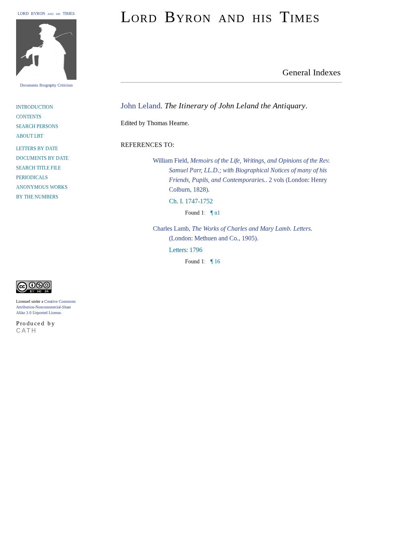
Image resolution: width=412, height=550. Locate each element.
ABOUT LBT (29, 136)
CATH (26, 330)
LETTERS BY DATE (37, 148)
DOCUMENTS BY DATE (42, 158)
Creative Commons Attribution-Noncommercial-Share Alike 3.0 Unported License (46, 307)
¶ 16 (214, 261)
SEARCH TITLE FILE (38, 168)
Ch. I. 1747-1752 (191, 201)
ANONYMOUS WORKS (42, 187)
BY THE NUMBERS (37, 197)
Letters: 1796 (185, 249)
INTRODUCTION (34, 107)
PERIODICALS (32, 177)
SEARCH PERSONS (37, 126)
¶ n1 (214, 213)
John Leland (141, 105)
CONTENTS (28, 117)
